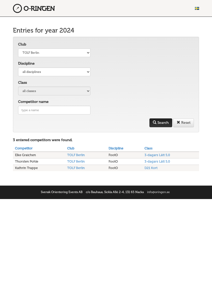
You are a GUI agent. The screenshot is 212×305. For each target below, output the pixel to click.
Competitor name (33, 102)
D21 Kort (151, 168)
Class (22, 82)
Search (162, 122)
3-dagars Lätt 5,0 (157, 155)
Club (22, 44)
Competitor (24, 148)
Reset (185, 122)
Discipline (26, 63)
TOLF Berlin (76, 155)
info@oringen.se (158, 192)
